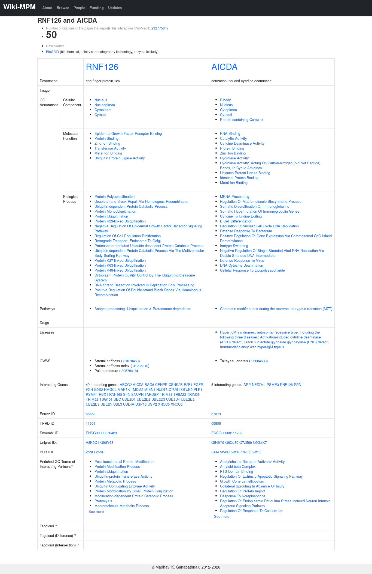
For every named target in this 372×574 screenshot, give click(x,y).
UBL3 (117, 404)
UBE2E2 (187, 399)
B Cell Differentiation (236, 221)
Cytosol (100, 114)
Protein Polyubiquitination (114, 196)
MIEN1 (149, 389)
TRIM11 (166, 394)
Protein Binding (106, 138)
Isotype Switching (234, 245)
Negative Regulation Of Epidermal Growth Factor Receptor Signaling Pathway (148, 228)
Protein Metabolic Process (115, 481)
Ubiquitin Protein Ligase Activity (119, 157)
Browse (63, 7)
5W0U (235, 451)
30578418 (129, 370)
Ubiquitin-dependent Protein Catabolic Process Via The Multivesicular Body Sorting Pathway (149, 253)
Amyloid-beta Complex (238, 466)
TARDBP (152, 394)
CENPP (161, 384)
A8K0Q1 (92, 442)
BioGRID (52, 51)
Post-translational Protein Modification (124, 461)
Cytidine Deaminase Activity (242, 143)
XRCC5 (164, 404)
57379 (216, 413)
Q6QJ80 (231, 442)
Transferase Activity (110, 148)
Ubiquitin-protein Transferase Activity (123, 476)
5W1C (256, 451)
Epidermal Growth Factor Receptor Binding (128, 133)
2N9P (100, 451)
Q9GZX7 (260, 442)
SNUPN (137, 394)
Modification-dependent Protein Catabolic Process (133, 495)
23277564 (159, 28)
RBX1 (103, 394)
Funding (97, 7)
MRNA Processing (234, 196)
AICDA (224, 66)
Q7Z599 (245, 442)
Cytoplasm (102, 109)
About (47, 7)
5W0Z (246, 451)
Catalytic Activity (233, 138)
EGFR (198, 384)
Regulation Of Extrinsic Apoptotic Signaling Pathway (261, 476)
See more (96, 511)
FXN (89, 389)
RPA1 (298, 384)
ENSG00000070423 (101, 432)
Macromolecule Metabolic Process (121, 505)
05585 (216, 423)
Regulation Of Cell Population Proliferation (127, 235)
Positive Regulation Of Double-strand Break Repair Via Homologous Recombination (147, 292)
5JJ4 (215, 451)
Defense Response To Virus (242, 260)
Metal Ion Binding (108, 153)
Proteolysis (103, 500)
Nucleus (100, 99)
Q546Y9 (217, 442)
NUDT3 (161, 389)
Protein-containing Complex (241, 119)
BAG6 (149, 384)
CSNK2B (176, 384)
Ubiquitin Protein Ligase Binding (245, 172)
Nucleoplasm (104, 104)
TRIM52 (92, 399)
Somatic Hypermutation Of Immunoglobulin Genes (259, 211)
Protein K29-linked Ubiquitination (120, 221)
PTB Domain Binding (236, 471)
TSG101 (105, 399)
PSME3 (273, 384)
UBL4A (128, 404)
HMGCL (110, 389)
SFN (126, 394)
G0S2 (98, 389)
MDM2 (138, 389)
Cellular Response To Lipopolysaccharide (252, 270)
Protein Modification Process (117, 466)
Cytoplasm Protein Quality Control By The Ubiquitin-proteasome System (144, 277)
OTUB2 (187, 389)
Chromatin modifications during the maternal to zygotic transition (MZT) (276, 308)
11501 (90, 423)
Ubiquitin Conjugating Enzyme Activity (124, 486)
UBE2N (106, 404)
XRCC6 (176, 404)
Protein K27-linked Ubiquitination (120, 260)
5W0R (225, 451)
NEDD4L (259, 384)
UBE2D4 (173, 399)
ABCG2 (126, 384)
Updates (115, 7)
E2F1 (188, 384)
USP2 (152, 404)
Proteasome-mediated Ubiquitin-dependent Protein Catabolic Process (148, 245)
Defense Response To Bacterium (246, 230)
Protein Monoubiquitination (115, 211)
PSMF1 (92, 394)
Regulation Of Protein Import (242, 490)
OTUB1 (174, 389)
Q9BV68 (106, 442)
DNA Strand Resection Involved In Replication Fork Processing (144, 284)
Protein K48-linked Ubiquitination (120, 270)
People (79, 7)
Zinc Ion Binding (107, 143)
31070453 (131, 360)
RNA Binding (230, 133)
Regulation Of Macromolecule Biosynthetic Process (260, 201)
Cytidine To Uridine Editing (241, 216)
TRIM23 (179, 394)
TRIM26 (193, 394)
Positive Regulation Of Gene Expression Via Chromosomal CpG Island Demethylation (276, 238)
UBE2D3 (158, 399)
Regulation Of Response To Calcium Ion (251, 510)
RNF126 (102, 66)
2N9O (90, 451)
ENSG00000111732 (226, 432)
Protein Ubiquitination (111, 216)
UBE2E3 (92, 404)
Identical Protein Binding (239, 177)
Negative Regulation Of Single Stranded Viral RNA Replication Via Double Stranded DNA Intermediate (272, 253)
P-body (225, 99)
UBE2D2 (143, 399)
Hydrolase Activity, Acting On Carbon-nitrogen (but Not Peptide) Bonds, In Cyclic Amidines (270, 165)
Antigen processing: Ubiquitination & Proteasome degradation (142, 308)
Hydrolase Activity (234, 157)
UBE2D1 (129, 399)
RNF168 (115, 394)
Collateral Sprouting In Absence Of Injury (252, 486)
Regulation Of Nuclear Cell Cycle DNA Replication (259, 225)
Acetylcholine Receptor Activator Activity (252, 461)
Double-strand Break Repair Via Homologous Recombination (141, 201)
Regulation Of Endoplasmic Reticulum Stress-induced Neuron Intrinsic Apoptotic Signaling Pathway (275, 503)
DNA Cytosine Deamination (241, 265)
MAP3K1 (125, 389)
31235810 (140, 365)
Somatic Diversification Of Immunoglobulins (254, 206)
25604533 (259, 360)
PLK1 (198, 389)
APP (247, 384)
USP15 (141, 404)
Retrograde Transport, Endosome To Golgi (127, 240)
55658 (90, 413)
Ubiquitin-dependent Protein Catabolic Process (131, 206)
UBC (117, 399)
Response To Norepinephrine (242, 495)
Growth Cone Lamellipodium (242, 481)
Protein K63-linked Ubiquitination (120, 265)
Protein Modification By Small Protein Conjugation (133, 490)
